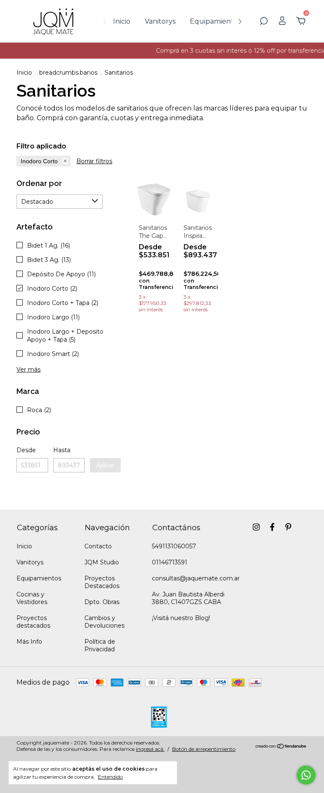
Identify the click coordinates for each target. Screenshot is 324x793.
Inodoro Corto (39, 161)
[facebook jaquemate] (272, 527)
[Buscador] (263, 21)
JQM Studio (101, 562)
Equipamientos (215, 21)
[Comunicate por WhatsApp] (306, 775)
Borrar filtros (94, 161)
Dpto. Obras (101, 602)
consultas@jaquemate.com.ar (196, 578)
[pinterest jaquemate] (288, 527)
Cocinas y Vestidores (31, 598)
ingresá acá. (150, 749)
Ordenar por (39, 183)
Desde (26, 450)
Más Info (29, 641)
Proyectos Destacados (101, 582)
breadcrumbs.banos (68, 72)
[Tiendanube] (281, 747)
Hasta (61, 450)
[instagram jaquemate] (256, 527)
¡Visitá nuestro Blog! (181, 618)
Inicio (121, 21)
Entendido (110, 777)
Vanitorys (160, 21)
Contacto (98, 546)
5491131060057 (174, 546)
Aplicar (105, 465)
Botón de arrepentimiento (203, 749)
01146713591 (169, 562)
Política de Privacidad (99, 645)
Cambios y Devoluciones (104, 621)
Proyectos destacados (33, 621)
